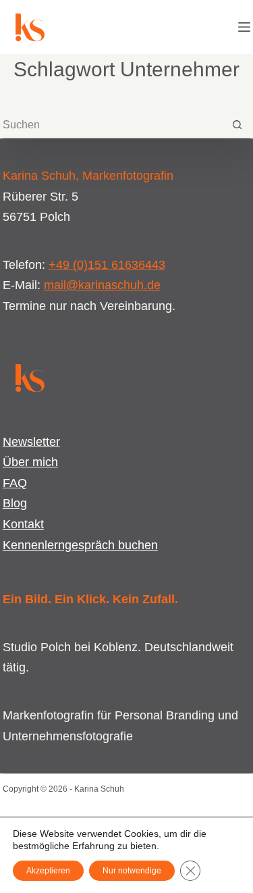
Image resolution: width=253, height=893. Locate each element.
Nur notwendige (132, 870)
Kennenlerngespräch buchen (80, 545)
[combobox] (114, 124)
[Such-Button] (237, 124)
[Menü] (244, 27)
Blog (15, 503)
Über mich (30, 462)
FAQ (15, 483)
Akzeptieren (48, 870)
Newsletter (31, 442)
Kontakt (23, 524)
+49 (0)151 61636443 (107, 265)
